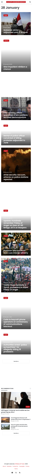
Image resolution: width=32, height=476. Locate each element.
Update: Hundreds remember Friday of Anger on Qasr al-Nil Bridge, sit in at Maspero (14, 224)
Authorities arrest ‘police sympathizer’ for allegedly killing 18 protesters (15, 348)
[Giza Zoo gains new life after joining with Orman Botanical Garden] (5, 427)
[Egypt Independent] (16, 2)
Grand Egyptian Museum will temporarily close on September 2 (20, 418)
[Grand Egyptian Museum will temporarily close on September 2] (5, 420)
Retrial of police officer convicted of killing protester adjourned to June (14, 139)
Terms (16, 468)
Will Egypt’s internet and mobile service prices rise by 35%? (15, 411)
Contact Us (15, 466)
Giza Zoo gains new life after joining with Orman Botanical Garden (19, 426)
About (4, 466)
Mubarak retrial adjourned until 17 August (15, 31)
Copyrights (22, 466)
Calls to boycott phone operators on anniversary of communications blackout (15, 323)
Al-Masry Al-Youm (20, 464)
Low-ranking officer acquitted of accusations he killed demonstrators (15, 115)
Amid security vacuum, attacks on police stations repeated (15, 177)
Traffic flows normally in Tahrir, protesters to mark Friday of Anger (15, 287)
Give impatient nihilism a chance (15, 68)
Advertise (9, 466)
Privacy (27, 466)
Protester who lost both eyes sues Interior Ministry (15, 251)
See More (16, 433)
